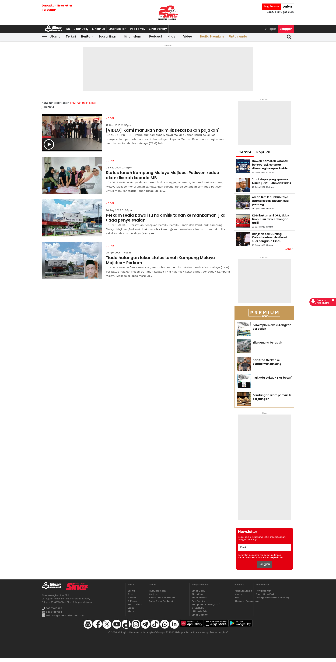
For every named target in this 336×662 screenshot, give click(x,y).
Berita (85, 36)
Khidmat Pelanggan (242, 601)
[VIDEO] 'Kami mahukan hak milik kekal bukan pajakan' (162, 130)
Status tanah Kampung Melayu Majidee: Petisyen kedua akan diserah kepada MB (162, 175)
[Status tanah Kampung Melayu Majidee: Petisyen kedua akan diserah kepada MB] (72, 175)
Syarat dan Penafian (162, 597)
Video (187, 36)
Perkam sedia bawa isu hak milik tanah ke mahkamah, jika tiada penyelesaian (166, 218)
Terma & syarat (247, 557)
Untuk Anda (238, 36)
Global (132, 597)
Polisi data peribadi (271, 557)
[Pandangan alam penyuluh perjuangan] (244, 399)
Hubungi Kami (157, 590)
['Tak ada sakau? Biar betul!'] (244, 381)
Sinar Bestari (117, 29)
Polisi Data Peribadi (161, 601)
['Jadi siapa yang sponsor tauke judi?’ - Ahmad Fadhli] (243, 185)
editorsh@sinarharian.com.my (64, 615)
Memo (238, 594)
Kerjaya (154, 594)
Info (236, 597)
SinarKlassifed (265, 594)
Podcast (155, 36)
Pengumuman (242, 590)
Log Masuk (271, 6)
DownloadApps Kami (323, 301)
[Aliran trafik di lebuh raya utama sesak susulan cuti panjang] (243, 202)
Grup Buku (198, 608)
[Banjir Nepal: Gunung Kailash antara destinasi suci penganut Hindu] (243, 239)
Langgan (286, 29)
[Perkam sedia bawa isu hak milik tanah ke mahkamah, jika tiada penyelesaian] (72, 218)
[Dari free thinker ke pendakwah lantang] (244, 364)
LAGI (288, 248)
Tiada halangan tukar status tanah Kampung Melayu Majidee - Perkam (160, 260)
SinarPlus (98, 29)
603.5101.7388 (53, 608)
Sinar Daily (81, 29)
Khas (171, 36)
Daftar (287, 7)
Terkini (71, 36)
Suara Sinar (107, 36)
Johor (110, 118)
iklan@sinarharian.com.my (272, 597)
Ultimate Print (200, 611)
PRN (67, 29)
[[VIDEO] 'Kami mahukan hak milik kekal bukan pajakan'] (72, 133)
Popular (263, 152)
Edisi (130, 594)
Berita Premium (212, 36)
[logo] (53, 586)
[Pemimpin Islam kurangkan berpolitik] (244, 329)
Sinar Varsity (158, 29)
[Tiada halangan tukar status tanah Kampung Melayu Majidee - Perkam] (72, 260)
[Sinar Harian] (168, 13)
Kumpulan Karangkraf (206, 604)
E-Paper (270, 29)
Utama (55, 36)
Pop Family (137, 29)
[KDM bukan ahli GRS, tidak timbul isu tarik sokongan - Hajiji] (243, 221)
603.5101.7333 (53, 612)
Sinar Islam (132, 36)
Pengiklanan (263, 590)
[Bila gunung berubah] (244, 346)
